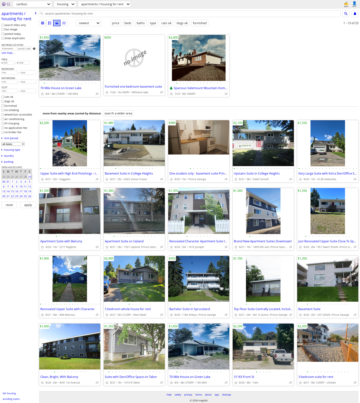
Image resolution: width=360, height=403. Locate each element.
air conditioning (14, 119)
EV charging (11, 123)
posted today (12, 34)
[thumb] (49, 23)
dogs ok (9, 101)
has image (10, 29)
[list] (42, 23)
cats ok (8, 97)
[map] (64, 23)
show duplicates (14, 38)
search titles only (15, 25)
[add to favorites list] (42, 94)
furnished (10, 105)
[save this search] (354, 13)
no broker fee (12, 132)
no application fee (15, 128)
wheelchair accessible (18, 114)
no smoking (11, 110)
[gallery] (56, 23)
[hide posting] (97, 94)
